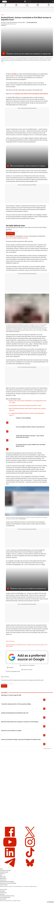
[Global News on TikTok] (30, 857)
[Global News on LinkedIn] (10, 857)
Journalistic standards (27, 665)
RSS (1, 875)
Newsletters (3, 876)
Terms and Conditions (12, 238)
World (2, 14)
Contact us (2, 873)
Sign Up (4, 686)
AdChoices (51, 902)
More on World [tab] (10, 399)
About (1, 869)
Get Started (10, 233)
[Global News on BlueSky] (30, 867)
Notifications (3, 878)
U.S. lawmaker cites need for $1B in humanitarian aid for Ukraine (30, 93)
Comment (11, 667)
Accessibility (3, 899)
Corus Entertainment (5, 897)
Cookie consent (4, 884)
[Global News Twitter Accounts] (30, 836)
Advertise (2, 894)
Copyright (2, 891)
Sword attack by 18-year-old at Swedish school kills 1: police (25, 405)
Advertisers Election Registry (7, 881)
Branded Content (4, 872)
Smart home (3, 880)
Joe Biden (14, 74)
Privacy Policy (24, 238)
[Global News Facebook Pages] (10, 836)
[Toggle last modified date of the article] (16, 24)
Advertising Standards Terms (7, 895)
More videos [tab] (17, 399)
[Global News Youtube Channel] (10, 846)
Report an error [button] (27, 669)
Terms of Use (3, 892)
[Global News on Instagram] (30, 846)
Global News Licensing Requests (8, 883)
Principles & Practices (5, 870)
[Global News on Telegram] (10, 867)
